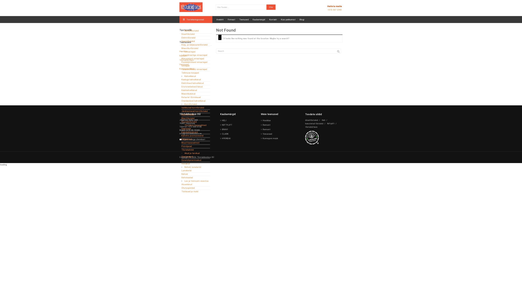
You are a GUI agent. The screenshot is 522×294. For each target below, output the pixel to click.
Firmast (231, 19)
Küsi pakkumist (288, 19)
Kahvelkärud (190, 76)
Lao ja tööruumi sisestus (196, 181)
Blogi (302, 19)
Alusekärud (186, 184)
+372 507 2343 (335, 10)
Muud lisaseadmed (190, 143)
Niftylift (331, 123)
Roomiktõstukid (189, 122)
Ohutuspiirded (188, 188)
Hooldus (266, 120)
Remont (266, 125)
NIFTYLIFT (226, 125)
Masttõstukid (187, 118)
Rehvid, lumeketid (192, 167)
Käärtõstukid (187, 115)
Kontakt (273, 19)
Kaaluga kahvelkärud (191, 79)
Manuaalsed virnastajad (192, 58)
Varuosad (267, 134)
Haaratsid (186, 128)
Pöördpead (186, 146)
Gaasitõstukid (188, 41)
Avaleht (220, 19)
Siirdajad (185, 66)
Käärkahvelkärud (189, 90)
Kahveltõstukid (191, 31)
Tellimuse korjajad (190, 73)
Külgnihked (186, 139)
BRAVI (224, 129)
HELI (223, 120)
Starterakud (187, 156)
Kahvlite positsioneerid (192, 135)
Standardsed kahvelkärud (193, 101)
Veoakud (185, 164)
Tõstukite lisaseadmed (195, 125)
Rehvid (184, 174)
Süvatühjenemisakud (191, 160)
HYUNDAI (226, 138)
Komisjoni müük (270, 138)
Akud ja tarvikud (192, 153)
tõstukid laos (311, 127)
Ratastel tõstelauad (191, 97)
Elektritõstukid (188, 37)
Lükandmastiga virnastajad (194, 55)
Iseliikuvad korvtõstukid (192, 107)
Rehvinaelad (187, 177)
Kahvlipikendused (189, 132)
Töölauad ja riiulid (189, 191)
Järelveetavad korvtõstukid (194, 111)
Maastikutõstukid (189, 48)
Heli (323, 120)
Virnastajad (189, 51)
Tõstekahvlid (187, 150)
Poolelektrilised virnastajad (194, 62)
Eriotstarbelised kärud (192, 86)
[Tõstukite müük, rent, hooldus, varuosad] (191, 7)
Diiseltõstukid (188, 34)
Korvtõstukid (190, 104)
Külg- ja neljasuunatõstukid (194, 45)
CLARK (225, 134)
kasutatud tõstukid (314, 123)
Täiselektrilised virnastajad (194, 69)
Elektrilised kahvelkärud (192, 83)
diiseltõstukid (311, 120)
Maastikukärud (188, 94)
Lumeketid (186, 170)
